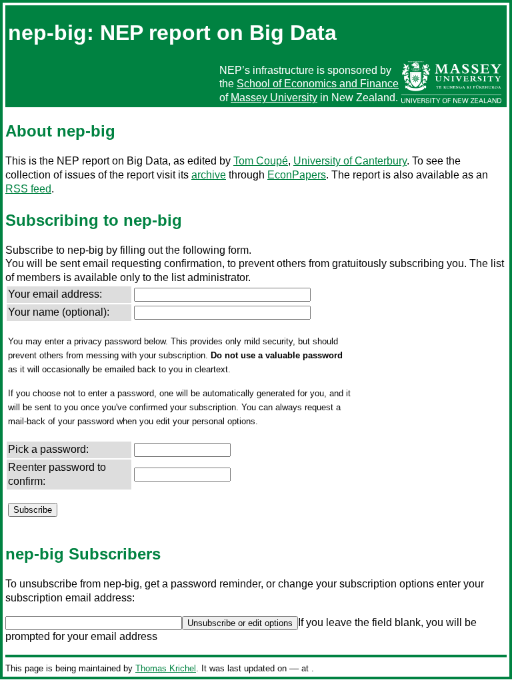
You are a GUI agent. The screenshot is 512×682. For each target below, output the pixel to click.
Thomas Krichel (165, 668)
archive (208, 174)
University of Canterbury (350, 161)
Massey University (274, 97)
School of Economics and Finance (318, 83)
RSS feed (28, 188)
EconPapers (296, 174)
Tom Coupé (260, 161)
